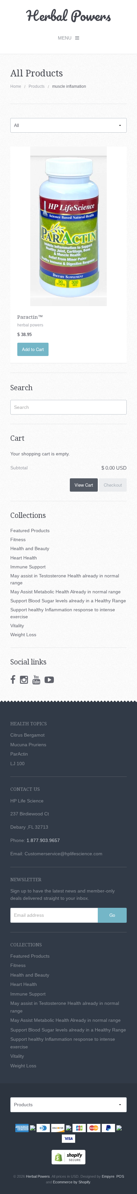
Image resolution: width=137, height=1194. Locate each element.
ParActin (19, 754)
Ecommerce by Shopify (71, 1182)
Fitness (18, 539)
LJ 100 (17, 763)
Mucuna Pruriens (28, 744)
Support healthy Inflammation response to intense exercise (62, 613)
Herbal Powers (68, 15)
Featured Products (30, 530)
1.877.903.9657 (43, 840)
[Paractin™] (68, 226)
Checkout (113, 485)
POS (120, 1176)
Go (112, 915)
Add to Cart (33, 349)
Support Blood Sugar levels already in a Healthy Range (68, 600)
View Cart (83, 485)
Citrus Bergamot (27, 735)
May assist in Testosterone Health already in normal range (64, 579)
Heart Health (23, 557)
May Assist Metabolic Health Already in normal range (65, 591)
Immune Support (28, 566)
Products (37, 86)
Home (15, 86)
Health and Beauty (29, 548)
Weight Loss (23, 634)
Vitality (17, 625)
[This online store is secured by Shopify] (68, 1156)
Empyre (108, 1176)
